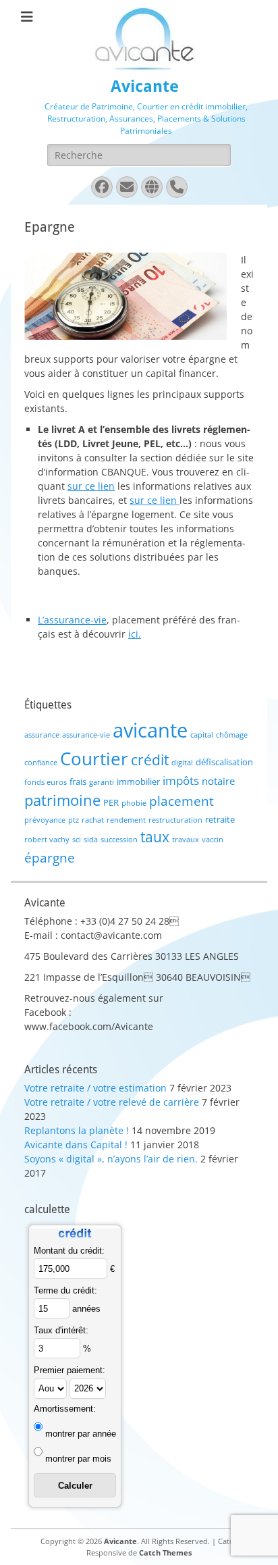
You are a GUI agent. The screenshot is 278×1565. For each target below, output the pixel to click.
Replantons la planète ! (76, 1130)
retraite (220, 819)
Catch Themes (165, 1552)
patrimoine (62, 800)
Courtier (94, 758)
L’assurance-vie (72, 619)
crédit (150, 759)
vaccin (212, 839)
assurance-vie (86, 735)
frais (78, 781)
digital (182, 762)
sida (91, 839)
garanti (101, 782)
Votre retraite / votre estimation (95, 1087)
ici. (134, 633)
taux (154, 836)
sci (76, 839)
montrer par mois (78, 1459)
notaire (218, 781)
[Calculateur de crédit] (75, 1240)
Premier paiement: (69, 1370)
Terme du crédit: (65, 1290)
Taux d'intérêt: (61, 1330)
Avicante (145, 86)
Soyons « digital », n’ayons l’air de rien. (111, 1158)
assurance (41, 735)
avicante (150, 730)
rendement (126, 820)
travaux (185, 839)
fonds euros (45, 782)
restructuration (175, 820)
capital (201, 735)
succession (119, 839)
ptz (73, 820)
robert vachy (47, 839)
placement (181, 800)
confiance (40, 762)
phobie (133, 803)
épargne (49, 857)
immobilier (138, 781)
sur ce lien (91, 486)
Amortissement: (65, 1409)
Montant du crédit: (69, 1251)
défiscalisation (224, 762)
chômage (232, 735)
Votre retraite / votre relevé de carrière (111, 1102)
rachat (93, 820)
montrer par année (80, 1434)
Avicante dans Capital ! (76, 1144)
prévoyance (44, 820)
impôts (181, 780)
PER (111, 802)
